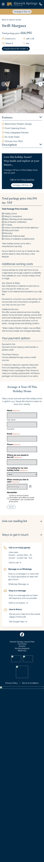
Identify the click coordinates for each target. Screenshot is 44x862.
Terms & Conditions (30, 683)
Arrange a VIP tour (21, 185)
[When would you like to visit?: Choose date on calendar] (30, 486)
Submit (11, 507)
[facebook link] (22, 634)
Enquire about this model (14, 49)
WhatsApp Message (17, 584)
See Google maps (17, 621)
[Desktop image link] (21, 4)
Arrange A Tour (20, 12)
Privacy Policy (11, 683)
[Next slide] (40, 84)
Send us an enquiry (17, 603)
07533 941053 (27, 179)
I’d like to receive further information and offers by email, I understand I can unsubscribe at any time (21, 498)
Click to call (14, 562)
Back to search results (11, 20)
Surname (10, 429)
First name (11, 420)
